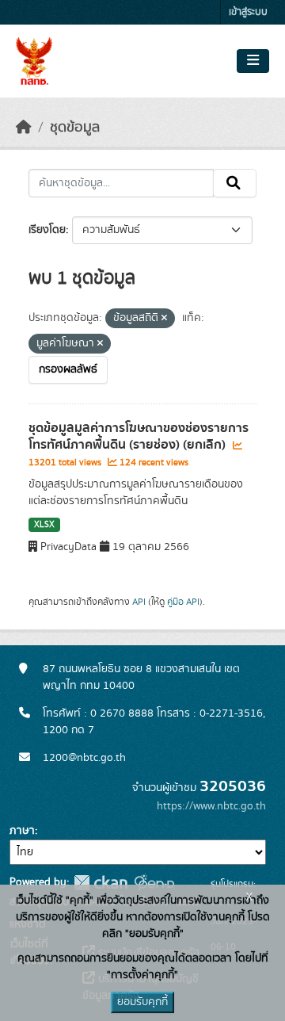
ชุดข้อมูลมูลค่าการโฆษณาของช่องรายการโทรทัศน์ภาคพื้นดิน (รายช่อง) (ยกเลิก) (138, 436)
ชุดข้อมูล (75, 127)
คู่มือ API (183, 602)
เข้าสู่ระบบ (248, 12)
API (139, 602)
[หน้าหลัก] (24, 127)
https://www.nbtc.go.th (211, 806)
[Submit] (234, 183)
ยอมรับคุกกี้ (142, 1002)
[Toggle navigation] (253, 61)
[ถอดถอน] (164, 318)
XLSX (44, 524)
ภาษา (22, 831)
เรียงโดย (47, 230)
